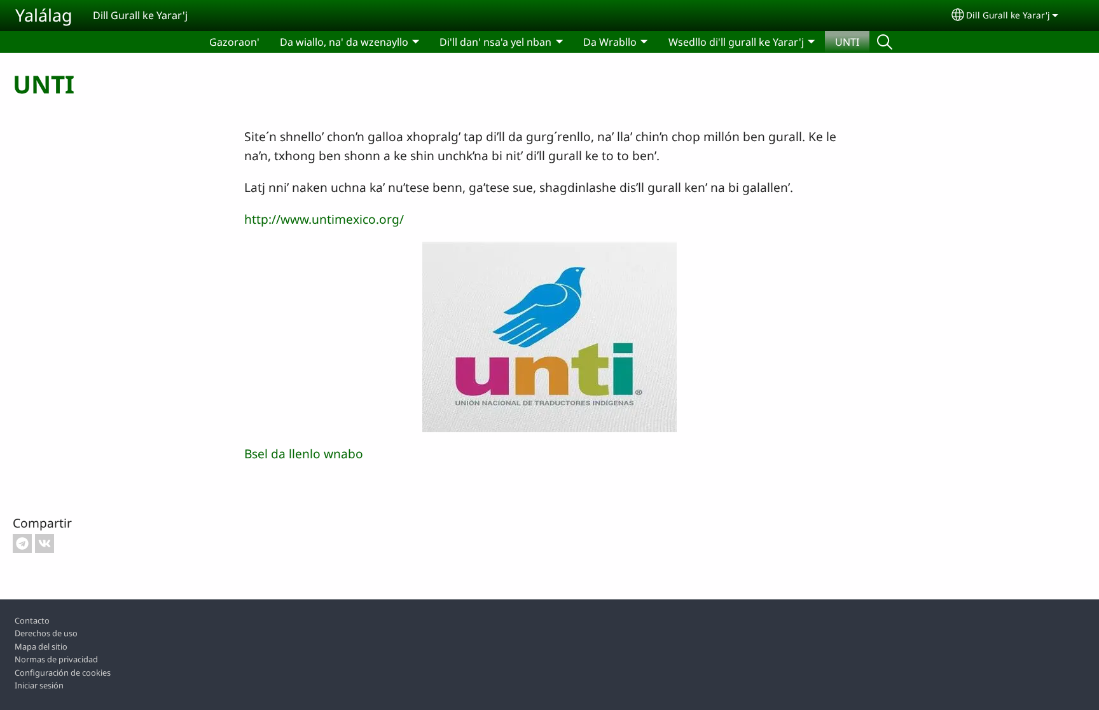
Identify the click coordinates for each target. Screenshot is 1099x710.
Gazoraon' (234, 42)
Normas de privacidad (56, 659)
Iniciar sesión (39, 685)
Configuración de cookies (63, 672)
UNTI (847, 42)
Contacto (32, 620)
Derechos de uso (46, 633)
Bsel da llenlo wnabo (303, 453)
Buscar (884, 42)
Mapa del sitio (41, 646)
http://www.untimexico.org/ (324, 219)
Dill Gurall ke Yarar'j (1008, 15)
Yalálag (44, 15)
